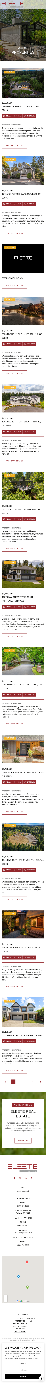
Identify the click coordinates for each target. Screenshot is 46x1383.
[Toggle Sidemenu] (41, 4)
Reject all (23, 1363)
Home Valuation (20, 1326)
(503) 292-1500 (23, 1206)
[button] (23, 1140)
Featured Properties (20, 1320)
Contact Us (31, 1320)
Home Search (20, 1329)
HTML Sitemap (20, 1331)
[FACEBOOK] (14, 1178)
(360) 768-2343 (23, 1245)
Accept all (23, 1376)
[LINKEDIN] (25, 1178)
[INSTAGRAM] (20, 1178)
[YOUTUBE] (31, 1178)
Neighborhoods (20, 1324)
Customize (23, 1370)
